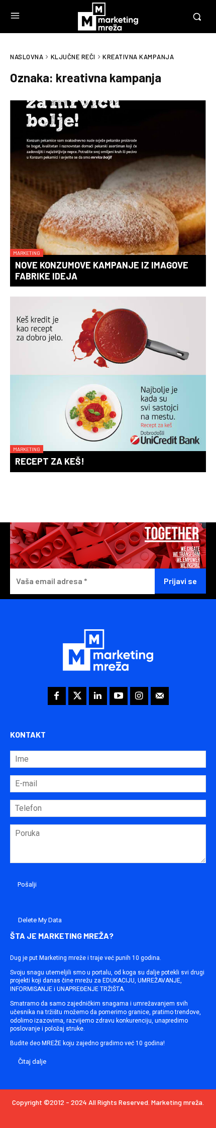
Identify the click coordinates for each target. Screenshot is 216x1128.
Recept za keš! (49, 461)
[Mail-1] (160, 696)
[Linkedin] (98, 696)
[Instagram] (139, 696)
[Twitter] (77, 696)
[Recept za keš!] (108, 375)
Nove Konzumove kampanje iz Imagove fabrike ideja (101, 270)
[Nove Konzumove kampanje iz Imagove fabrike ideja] (108, 178)
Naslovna (26, 57)
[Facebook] (57, 696)
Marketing (26, 253)
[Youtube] (119, 696)
